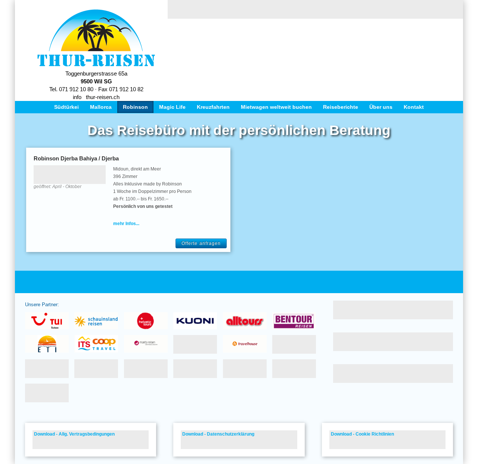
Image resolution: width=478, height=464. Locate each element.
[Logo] (96, 65)
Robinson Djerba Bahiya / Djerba (76, 158)
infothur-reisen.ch (96, 97)
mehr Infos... (126, 223)
